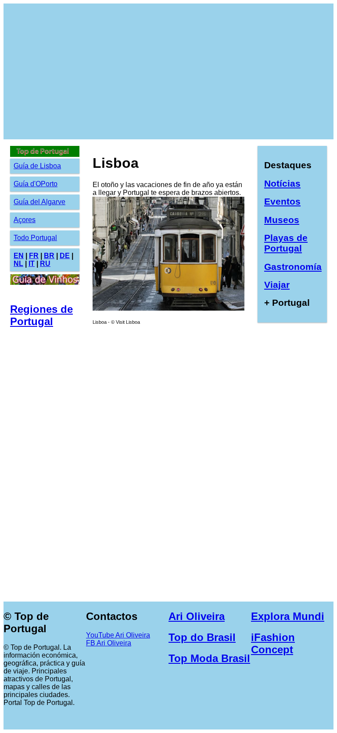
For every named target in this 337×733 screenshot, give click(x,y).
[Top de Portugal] (44, 154)
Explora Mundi (287, 616)
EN (19, 255)
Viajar (277, 285)
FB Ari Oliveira (108, 643)
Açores (25, 219)
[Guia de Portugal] (168, 308)
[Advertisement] (168, 71)
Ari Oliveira (196, 616)
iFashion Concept (273, 643)
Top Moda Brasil (209, 658)
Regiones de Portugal (41, 315)
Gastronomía (293, 267)
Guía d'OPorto (35, 184)
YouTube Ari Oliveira (118, 635)
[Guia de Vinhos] (44, 282)
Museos (281, 220)
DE (65, 255)
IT (32, 263)
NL (18, 263)
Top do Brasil (202, 637)
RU (45, 263)
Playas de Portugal (286, 243)
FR (34, 255)
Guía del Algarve (39, 201)
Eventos (282, 201)
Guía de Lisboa (37, 166)
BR (49, 255)
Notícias (282, 183)
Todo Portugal (35, 237)
